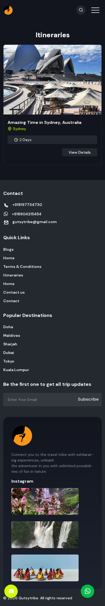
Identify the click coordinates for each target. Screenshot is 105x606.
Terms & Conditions (22, 266)
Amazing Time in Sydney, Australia (44, 122)
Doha (8, 326)
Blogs (8, 249)
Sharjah (10, 344)
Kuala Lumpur (16, 369)
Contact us (14, 292)
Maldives (11, 335)
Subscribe (88, 399)
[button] (94, 6)
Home (9, 258)
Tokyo (8, 361)
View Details (80, 152)
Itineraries (13, 275)
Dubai (8, 352)
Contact (11, 300)
